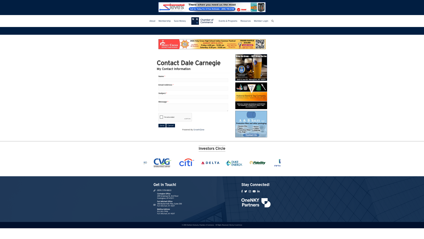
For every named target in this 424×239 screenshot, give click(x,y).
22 (240, 172)
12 (213, 172)
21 (237, 172)
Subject (162, 93)
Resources (245, 21)
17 (226, 172)
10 (208, 172)
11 (210, 172)
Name (161, 76)
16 (224, 172)
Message (162, 102)
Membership (165, 21)
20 (234, 172)
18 (229, 172)
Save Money (180, 21)
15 (221, 172)
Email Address (165, 85)
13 (216, 172)
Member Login (261, 21)
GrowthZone (198, 130)
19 (232, 172)
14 (218, 172)
